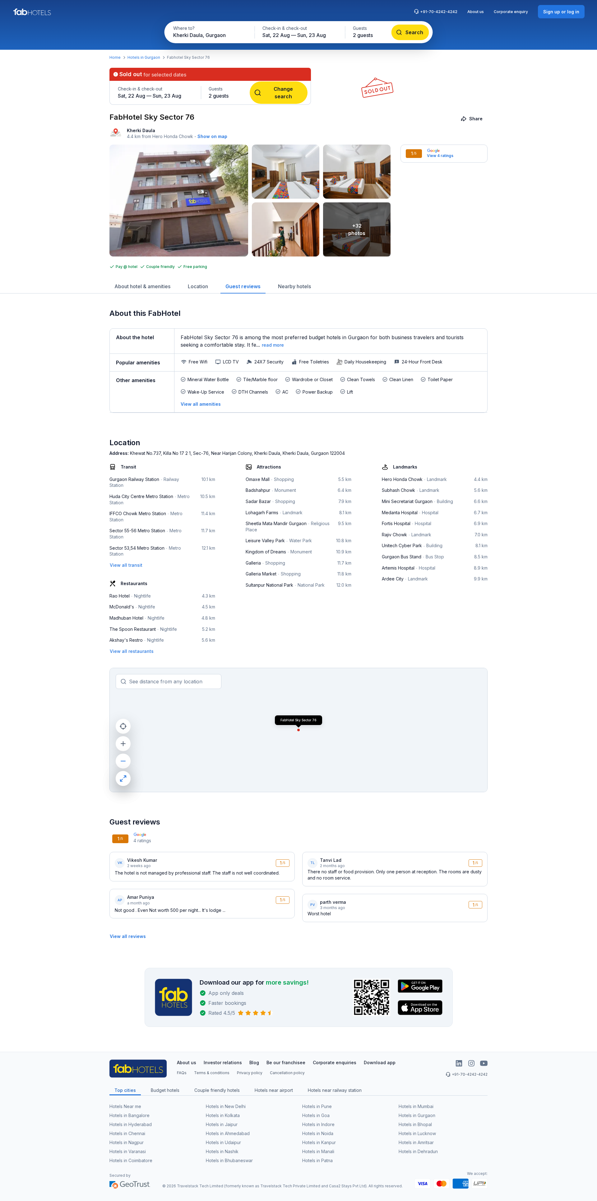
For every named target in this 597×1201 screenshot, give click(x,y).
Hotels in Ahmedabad (228, 1133)
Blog (254, 1062)
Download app (380, 1062)
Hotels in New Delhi (226, 1106)
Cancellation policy (287, 1072)
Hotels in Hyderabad (130, 1124)
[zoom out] (123, 761)
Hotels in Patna (317, 1160)
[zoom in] (123, 743)
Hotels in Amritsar (416, 1142)
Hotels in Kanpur (319, 1142)
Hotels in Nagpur (126, 1142)
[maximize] (123, 778)
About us (475, 11)
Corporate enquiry (511, 11)
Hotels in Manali (318, 1151)
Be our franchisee (285, 1062)
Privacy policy (249, 1072)
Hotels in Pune (317, 1106)
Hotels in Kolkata (223, 1115)
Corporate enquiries (334, 1062)
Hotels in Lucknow (417, 1133)
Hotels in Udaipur (223, 1142)
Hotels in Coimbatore (130, 1160)
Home (115, 57)
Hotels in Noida (317, 1133)
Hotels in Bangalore (129, 1115)
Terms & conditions (211, 1072)
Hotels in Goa (316, 1115)
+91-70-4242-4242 (438, 11)
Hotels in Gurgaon (143, 57)
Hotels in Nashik (222, 1151)
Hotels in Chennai (127, 1133)
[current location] (123, 726)
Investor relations (223, 1062)
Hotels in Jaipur (222, 1124)
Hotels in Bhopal (415, 1124)
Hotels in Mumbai (416, 1106)
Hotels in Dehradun (418, 1151)
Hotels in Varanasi (127, 1151)
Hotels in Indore (318, 1124)
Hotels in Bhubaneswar (229, 1160)
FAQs (182, 1072)
